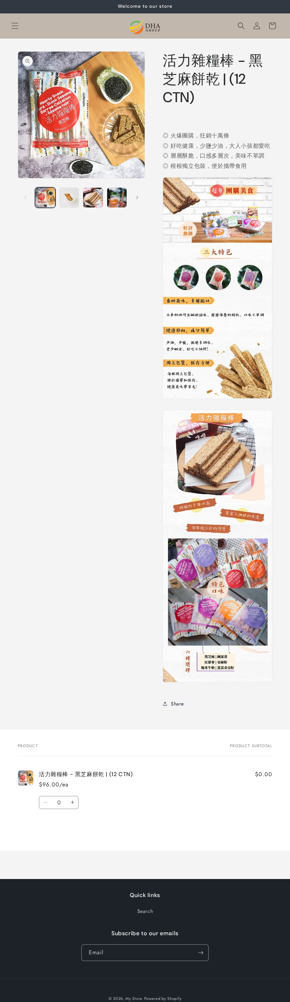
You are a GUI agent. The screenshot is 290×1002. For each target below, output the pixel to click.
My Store (134, 998)
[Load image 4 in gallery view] (117, 197)
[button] (15, 26)
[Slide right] (137, 197)
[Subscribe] (200, 952)
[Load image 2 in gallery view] (69, 197)
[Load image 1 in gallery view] (45, 197)
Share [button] (177, 703)
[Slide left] (25, 197)
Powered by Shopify (163, 998)
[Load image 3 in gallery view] (93, 197)
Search (145, 911)
